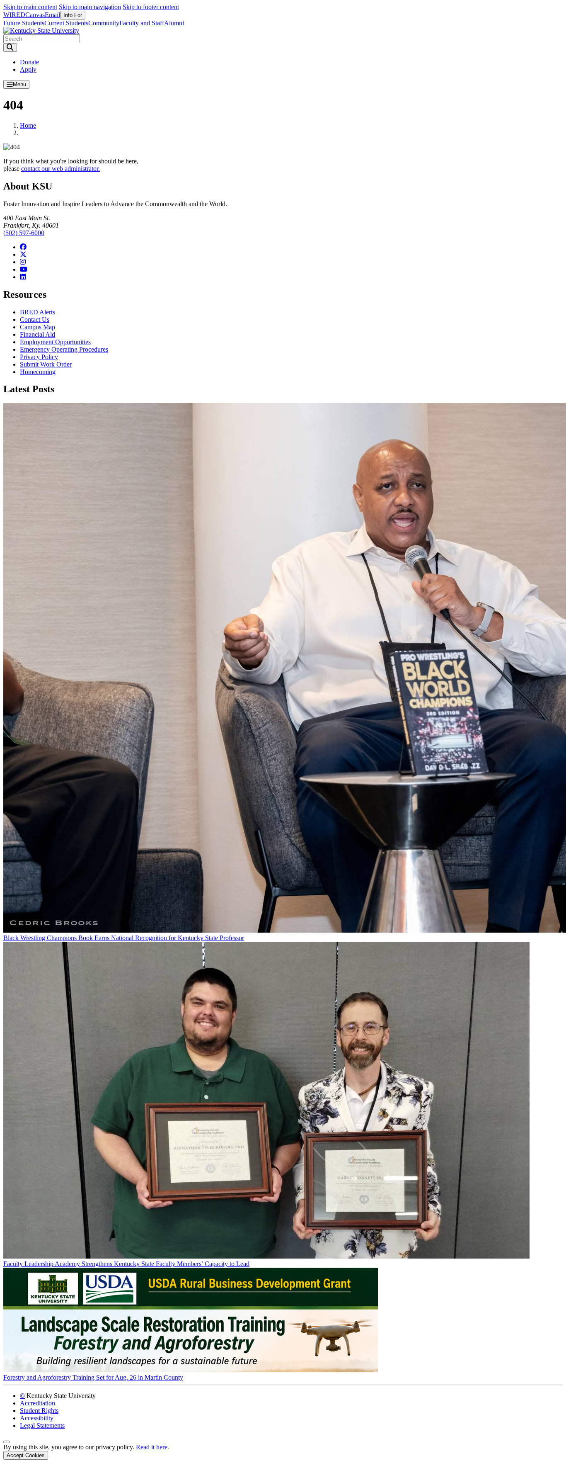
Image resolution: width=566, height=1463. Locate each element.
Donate (29, 62)
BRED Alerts (37, 312)
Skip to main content (30, 6)
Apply (28, 69)
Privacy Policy (39, 356)
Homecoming (38, 371)
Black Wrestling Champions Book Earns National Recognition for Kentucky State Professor (123, 937)
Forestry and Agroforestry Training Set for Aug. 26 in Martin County (93, 1377)
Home (28, 125)
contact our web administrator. (60, 168)
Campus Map (37, 327)
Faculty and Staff (141, 23)
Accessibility (36, 1418)
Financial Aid (37, 334)
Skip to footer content (151, 6)
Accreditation (37, 1403)
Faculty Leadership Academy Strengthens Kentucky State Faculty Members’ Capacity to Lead (126, 1263)
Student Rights (39, 1410)
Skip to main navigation (90, 6)
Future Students (23, 23)
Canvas (35, 14)
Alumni (174, 23)
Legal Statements (42, 1425)
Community (103, 23)
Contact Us (34, 319)
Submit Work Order (46, 364)
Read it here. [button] (152, 1447)
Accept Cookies (26, 1455)
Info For (72, 15)
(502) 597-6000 (23, 232)
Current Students (66, 23)
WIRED (14, 14)
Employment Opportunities (55, 341)
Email (52, 14)
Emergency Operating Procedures (64, 349)
